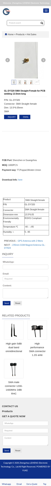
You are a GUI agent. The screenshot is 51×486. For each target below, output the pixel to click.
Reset (17, 303)
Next (43, 60)
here (20, 180)
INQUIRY (11, 117)
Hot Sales (31, 34)
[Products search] (42, 23)
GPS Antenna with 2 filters (30, 241)
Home (11, 34)
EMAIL (25, 117)
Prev (7, 60)
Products (20, 34)
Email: (6, 274)
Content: (7, 285)
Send (6, 303)
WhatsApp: (8, 262)
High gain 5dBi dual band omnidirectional (14, 347)
